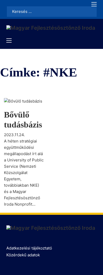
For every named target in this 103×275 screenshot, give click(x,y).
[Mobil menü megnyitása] (94, 4)
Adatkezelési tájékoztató (29, 248)
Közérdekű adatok (23, 254)
